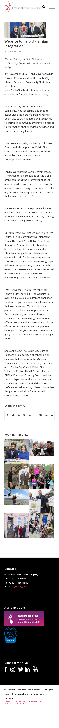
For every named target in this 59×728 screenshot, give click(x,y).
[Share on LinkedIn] (29, 415)
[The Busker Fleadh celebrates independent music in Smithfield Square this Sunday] (42, 447)
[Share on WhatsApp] (18, 415)
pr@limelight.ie (19, 586)
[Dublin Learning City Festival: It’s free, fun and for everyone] (42, 476)
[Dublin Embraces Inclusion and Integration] (16, 451)
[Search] (42, 6)
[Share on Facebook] (7, 415)
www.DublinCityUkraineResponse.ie (24, 90)
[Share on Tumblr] (35, 415)
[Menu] (50, 6)
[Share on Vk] (40, 415)
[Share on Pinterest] (24, 415)
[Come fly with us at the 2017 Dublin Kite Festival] (16, 497)
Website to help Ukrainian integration (26, 43)
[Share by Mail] (51, 415)
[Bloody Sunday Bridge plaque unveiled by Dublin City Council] (42, 501)
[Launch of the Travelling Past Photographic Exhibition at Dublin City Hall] (16, 476)
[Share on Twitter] (13, 415)
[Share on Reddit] (46, 415)
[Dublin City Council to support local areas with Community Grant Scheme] (42, 525)
